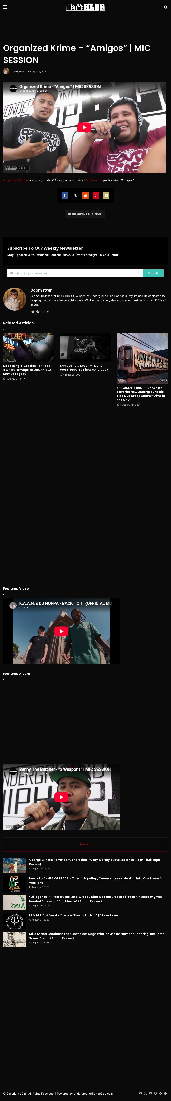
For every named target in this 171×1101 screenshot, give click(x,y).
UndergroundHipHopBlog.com (93, 1093)
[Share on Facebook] (65, 195)
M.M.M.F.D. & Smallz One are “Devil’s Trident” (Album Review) (75, 915)
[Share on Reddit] (85, 195)
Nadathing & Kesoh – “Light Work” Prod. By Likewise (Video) (84, 368)
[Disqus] (85, 465)
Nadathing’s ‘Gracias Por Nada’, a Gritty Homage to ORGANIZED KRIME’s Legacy (27, 370)
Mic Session (93, 180)
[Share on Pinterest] (96, 195)
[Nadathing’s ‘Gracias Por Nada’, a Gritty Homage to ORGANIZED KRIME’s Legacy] (28, 347)
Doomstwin (17, 71)
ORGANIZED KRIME (86, 214)
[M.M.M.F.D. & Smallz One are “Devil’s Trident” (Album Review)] (14, 921)
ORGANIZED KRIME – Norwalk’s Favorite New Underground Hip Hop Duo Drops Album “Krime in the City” (141, 394)
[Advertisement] (85, 27)
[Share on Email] (106, 195)
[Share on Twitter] (75, 195)
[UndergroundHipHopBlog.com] (85, 7)
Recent (85, 844)
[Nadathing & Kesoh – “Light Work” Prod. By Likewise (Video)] (85, 347)
